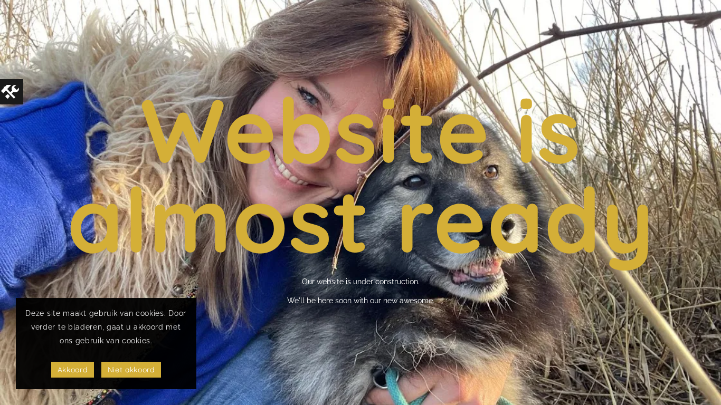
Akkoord (73, 369)
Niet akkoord (131, 369)
